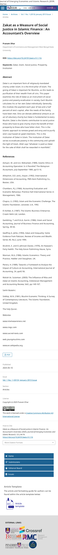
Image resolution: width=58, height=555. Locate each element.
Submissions (14, 462)
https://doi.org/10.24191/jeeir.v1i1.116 (24, 58)
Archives (14, 14)
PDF (8, 355)
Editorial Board (15, 468)
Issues (11, 474)
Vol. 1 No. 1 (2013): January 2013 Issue (36, 14)
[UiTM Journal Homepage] (33, 547)
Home (5, 14)
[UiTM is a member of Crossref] (30, 533)
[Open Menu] (2, 8)
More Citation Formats (14, 442)
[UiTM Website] (12, 533)
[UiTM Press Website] (16, 547)
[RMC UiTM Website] (35, 539)
